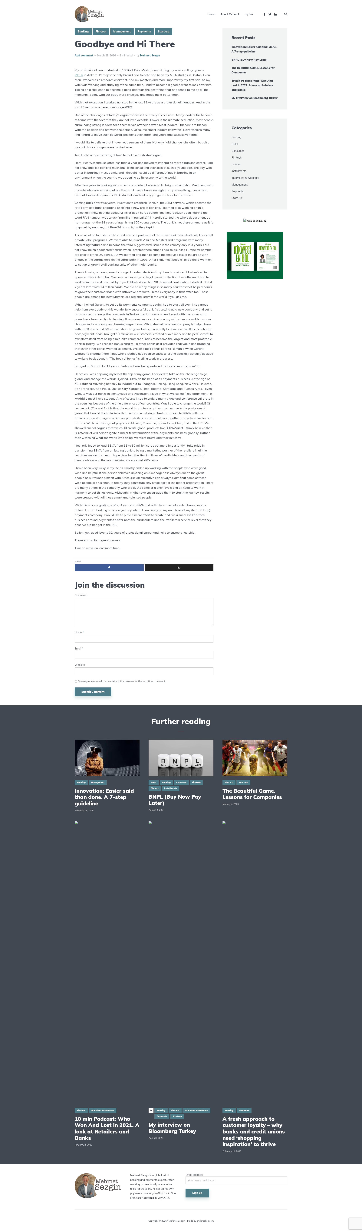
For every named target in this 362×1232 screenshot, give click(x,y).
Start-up (163, 31)
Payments (144, 31)
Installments (239, 171)
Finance (236, 164)
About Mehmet (230, 14)
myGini (249, 14)
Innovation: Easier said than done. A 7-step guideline (254, 49)
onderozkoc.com (205, 1220)
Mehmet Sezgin (150, 55)
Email (79, 648)
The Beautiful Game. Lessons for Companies (253, 70)
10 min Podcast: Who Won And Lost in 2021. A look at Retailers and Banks (252, 85)
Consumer (238, 151)
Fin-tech (101, 31)
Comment (81, 595)
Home (211, 14)
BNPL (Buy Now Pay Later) (250, 60)
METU (79, 75)
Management (122, 31)
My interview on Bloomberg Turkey (255, 98)
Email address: (194, 1175)
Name (79, 632)
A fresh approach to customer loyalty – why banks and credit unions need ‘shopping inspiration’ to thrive (253, 1131)
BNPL (235, 144)
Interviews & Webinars (245, 178)
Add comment (84, 55)
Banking (83, 31)
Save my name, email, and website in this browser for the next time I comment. (122, 681)
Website (80, 664)
